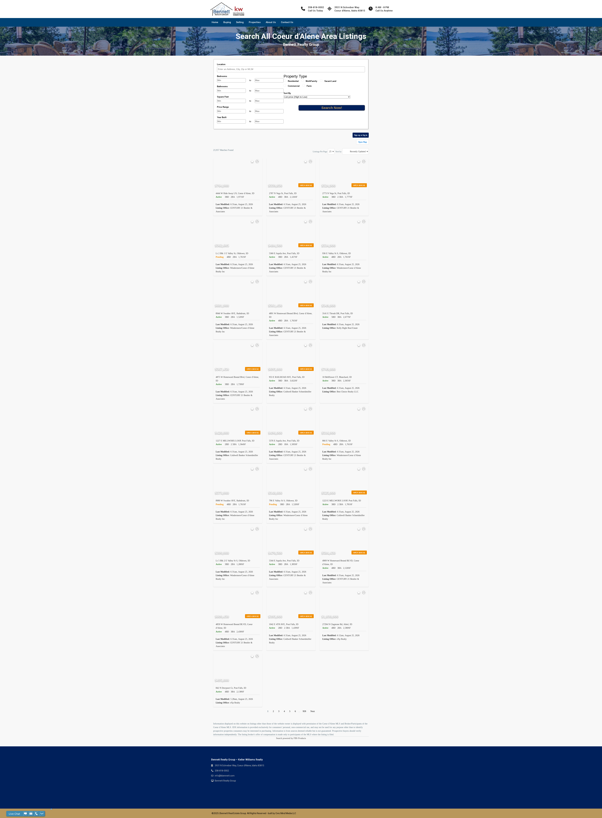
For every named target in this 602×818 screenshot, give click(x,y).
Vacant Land (330, 81)
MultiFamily (311, 81)
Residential (293, 81)
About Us (271, 22)
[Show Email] (31, 814)
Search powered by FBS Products (291, 738)
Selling (240, 22)
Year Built (221, 117)
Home (215, 22)
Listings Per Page (320, 151)
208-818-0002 (222, 770)
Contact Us (287, 22)
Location (221, 64)
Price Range (223, 107)
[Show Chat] (25, 814)
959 (304, 711)
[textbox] (292, 69)
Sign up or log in (360, 135)
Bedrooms (222, 76)
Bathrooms (222, 86)
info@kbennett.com (225, 775)
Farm (309, 86)
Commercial (294, 86)
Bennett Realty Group (225, 780)
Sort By (287, 93)
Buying (227, 22)
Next (312, 711)
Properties (255, 22)
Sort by (338, 151)
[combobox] (291, 69)
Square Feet (223, 97)
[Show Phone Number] (36, 814)
